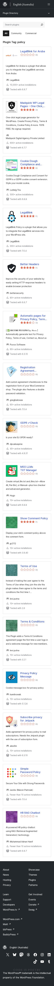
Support (7, 899)
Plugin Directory (10, 13)
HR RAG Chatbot (30, 812)
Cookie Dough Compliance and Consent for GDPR (31, 162)
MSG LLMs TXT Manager (28, 468)
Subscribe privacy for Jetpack (31, 719)
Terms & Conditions (32, 621)
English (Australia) (19, 947)
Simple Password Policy (30, 770)
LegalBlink (26, 212)
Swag (33, 909)
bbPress (9, 929)
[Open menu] (49, 4)
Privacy (7, 885)
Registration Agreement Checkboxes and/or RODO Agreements (28, 369)
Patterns (33, 885)
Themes (33, 874)
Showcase (34, 869)
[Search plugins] (42, 25)
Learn (6, 894)
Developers (9, 904)
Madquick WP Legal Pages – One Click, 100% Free (32, 104)
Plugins (32, 879)
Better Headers (29, 264)
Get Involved (35, 894)
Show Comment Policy (34, 518)
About (6, 869)
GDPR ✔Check (29, 422)
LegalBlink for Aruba (32, 51)
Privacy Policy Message (28, 675)
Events (32, 899)
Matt (7, 924)
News (6, 874)
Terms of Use (28, 566)
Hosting (7, 879)
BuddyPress (11, 934)
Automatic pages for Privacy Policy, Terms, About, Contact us (33, 317)
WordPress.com (12, 919)
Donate (34, 904)
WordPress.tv (11, 909)
